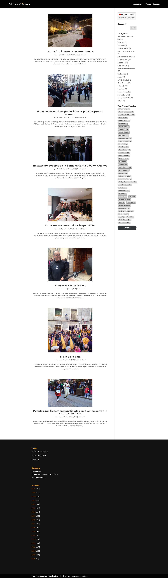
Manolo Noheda (124, 176)
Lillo (130, 211)
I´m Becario (121, 74)
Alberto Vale (124, 132)
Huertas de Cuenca (126, 112)
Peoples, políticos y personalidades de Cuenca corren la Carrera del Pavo (70, 412)
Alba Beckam (124, 208)
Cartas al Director (123, 48)
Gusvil (130, 217)
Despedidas (121, 66)
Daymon (122, 123)
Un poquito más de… (124, 98)
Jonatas (122, 196)
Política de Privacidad (40, 452)
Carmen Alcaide (125, 141)
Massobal (123, 117)
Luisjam (122, 193)
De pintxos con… (123, 59)
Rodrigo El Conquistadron (127, 182)
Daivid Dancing (124, 150)
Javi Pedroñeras (125, 185)
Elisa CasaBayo (125, 179)
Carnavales (121, 45)
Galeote (122, 161)
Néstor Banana (124, 205)
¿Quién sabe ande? (124, 36)
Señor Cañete (124, 222)
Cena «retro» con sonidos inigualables (70, 225)
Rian (121, 202)
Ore (121, 217)
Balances (120, 42)
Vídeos (148, 4)
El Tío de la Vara (70, 356)
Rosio (132, 196)
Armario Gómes (125, 167)
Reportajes (121, 89)
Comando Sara (124, 199)
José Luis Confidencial (126, 115)
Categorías (137, 4)
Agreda (122, 187)
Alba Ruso (123, 214)
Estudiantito (123, 126)
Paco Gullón (123, 170)
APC (119, 39)
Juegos (120, 77)
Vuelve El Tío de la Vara (70, 285)
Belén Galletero (124, 220)
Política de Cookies (39, 456)
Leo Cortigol (124, 109)
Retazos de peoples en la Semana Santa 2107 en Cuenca (70, 165)
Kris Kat (131, 202)
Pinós (122, 211)
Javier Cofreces (62, 55)
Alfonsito (123, 144)
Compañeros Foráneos (125, 56)
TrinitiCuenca (124, 152)
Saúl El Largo (124, 155)
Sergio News (124, 190)
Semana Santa (81, 55)
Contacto (156, 4)
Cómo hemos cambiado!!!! (126, 51)
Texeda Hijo (123, 129)
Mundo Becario (122, 83)
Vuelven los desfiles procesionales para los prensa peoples (70, 113)
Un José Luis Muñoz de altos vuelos (70, 51)
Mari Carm (123, 147)
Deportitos (81, 417)
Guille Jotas (123, 158)
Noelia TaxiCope (125, 138)
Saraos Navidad (81, 229)
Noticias (120, 86)
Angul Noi (123, 164)
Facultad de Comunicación (126, 68)
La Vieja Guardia (123, 80)
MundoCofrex (124, 120)
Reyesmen (123, 135)
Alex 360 (123, 173)
